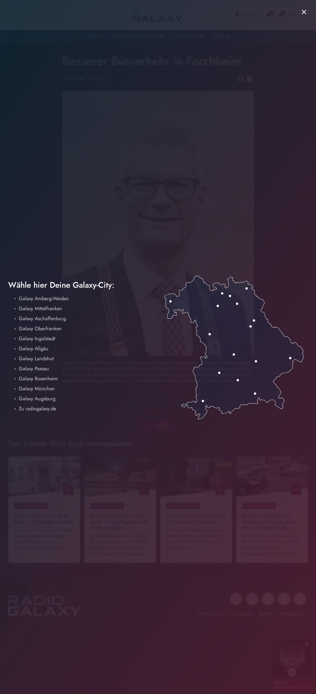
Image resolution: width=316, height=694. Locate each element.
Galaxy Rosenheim (38, 378)
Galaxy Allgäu (33, 348)
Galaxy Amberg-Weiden (44, 298)
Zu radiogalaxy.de (37, 408)
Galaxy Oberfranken (40, 328)
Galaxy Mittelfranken (40, 308)
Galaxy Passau (34, 368)
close (304, 12)
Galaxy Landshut (36, 358)
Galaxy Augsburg (37, 398)
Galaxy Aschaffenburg (42, 318)
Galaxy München (37, 388)
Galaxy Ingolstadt (37, 338)
